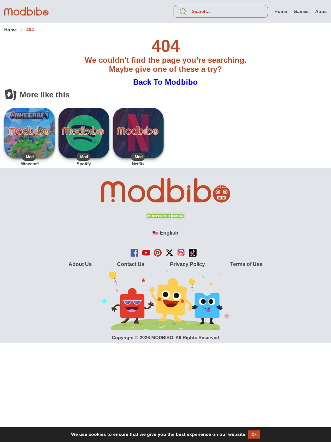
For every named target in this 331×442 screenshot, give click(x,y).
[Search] (183, 11)
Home (10, 29)
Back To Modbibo (165, 82)
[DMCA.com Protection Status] (165, 217)
